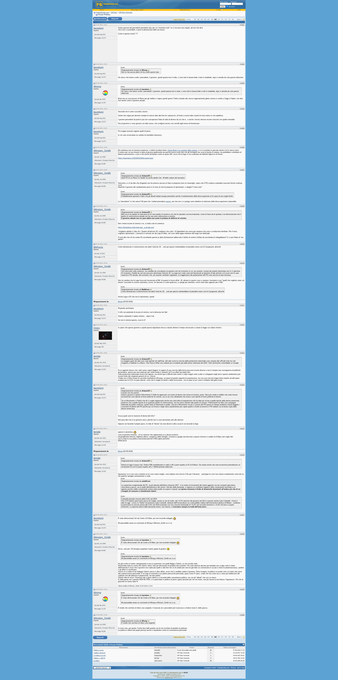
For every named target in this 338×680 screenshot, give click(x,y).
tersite (97, 356)
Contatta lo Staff (210, 668)
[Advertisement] (224, 43)
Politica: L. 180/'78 (99, 658)
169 (195, 19)
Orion (97, 328)
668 (212, 19)
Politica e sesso (99, 650)
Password (233, 2)
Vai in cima (241, 668)
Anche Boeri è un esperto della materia (182, 150)
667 (208, 19)
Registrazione (185, 10)
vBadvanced (169, 677)
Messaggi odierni (137, 10)
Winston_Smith (102, 150)
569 (198, 19)
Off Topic (114, 12)
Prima (188, 19)
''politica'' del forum (99, 653)
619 (202, 19)
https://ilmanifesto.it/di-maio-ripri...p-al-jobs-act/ (136, 227)
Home (102, 10)
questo (168, 201)
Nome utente (224, 2)
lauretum (99, 28)
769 (232, 19)
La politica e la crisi (100, 655)
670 (219, 19)
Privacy (233, 668)
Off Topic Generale (125, 12)
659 (205, 19)
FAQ (239, 10)
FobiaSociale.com (102, 12)
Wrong (97, 86)
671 (222, 19)
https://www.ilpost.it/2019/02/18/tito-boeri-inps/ (135, 158)
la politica (96, 661)
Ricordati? (231, 6)
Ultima (239, 19)
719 (229, 19)
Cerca (218, 10)
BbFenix (98, 247)
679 (226, 19)
